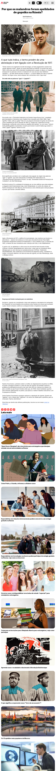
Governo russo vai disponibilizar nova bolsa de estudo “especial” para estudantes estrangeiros (25, 594)
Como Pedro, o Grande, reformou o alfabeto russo (18, 483)
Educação (25, 21)
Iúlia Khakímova (27, 16)
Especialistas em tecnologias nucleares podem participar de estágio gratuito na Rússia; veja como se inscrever (27, 557)
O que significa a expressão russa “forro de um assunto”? (21, 703)
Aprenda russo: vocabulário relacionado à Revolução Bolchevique (24, 668)
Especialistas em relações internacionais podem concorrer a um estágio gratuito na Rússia (26, 520)
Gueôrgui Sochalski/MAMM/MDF (9, 172)
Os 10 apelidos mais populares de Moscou (15, 738)
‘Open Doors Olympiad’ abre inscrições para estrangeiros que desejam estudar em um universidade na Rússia (25, 447)
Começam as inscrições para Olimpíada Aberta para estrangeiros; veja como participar (27, 631)
